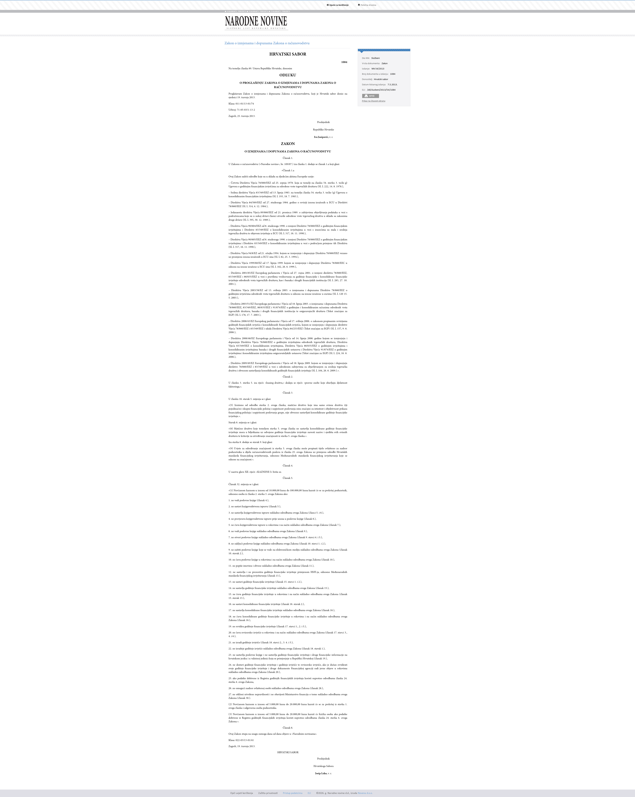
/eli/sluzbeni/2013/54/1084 (381, 90)
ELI (309, 793)
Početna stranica (368, 5)
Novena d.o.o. (365, 793)
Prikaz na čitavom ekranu (373, 101)
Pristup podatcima (292, 793)
